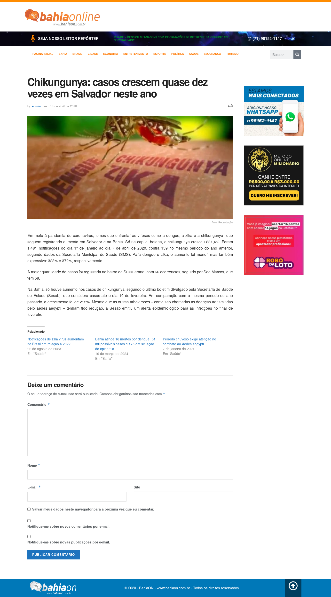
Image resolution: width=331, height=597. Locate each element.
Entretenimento (135, 53)
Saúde (193, 53)
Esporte (159, 53)
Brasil (77, 53)
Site (137, 487)
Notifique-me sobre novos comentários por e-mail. (68, 526)
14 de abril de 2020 (63, 106)
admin (36, 106)
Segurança (212, 53)
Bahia (63, 53)
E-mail (34, 487)
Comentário (38, 404)
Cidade (93, 53)
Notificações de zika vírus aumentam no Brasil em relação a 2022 (55, 341)
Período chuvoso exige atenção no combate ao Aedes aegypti (189, 341)
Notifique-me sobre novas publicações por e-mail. (68, 542)
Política (177, 53)
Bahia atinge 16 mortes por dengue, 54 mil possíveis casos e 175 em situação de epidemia (125, 344)
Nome (33, 465)
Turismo (232, 53)
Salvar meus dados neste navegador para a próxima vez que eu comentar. (93, 509)
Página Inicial (42, 53)
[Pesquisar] (297, 54)
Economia (110, 53)
